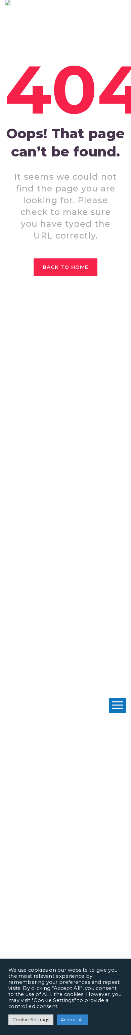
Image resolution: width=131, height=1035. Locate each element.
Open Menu (117, 705)
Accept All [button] (72, 1019)
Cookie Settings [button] (30, 1019)
